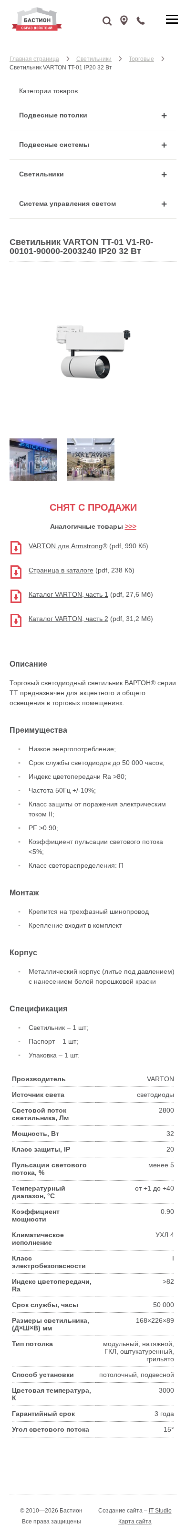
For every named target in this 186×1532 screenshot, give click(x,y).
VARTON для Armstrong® (68, 546)
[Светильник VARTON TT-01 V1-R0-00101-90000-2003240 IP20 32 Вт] (93, 425)
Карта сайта (135, 1521)
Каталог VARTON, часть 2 (68, 618)
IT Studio (160, 1510)
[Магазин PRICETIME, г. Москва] (33, 479)
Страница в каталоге (61, 570)
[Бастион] (62, 19)
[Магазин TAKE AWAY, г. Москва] (90, 479)
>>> (130, 526)
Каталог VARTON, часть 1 (68, 594)
